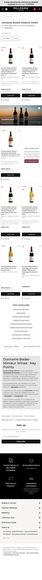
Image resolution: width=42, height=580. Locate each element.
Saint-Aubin (10, 272)
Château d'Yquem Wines (21, 320)
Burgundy (3, 77)
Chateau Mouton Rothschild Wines (21, 327)
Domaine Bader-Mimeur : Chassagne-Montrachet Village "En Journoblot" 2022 (10, 153)
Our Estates (7, 531)
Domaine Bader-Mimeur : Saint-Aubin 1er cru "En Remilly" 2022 (9, 268)
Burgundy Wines (8, 420)
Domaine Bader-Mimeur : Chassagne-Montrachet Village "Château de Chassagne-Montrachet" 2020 (9, 210)
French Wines (29, 416)
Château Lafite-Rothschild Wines (21, 324)
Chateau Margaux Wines (21, 309)
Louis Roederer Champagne (21, 338)
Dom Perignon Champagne (21, 334)
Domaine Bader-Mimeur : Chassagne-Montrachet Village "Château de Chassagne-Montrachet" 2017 (30, 270)
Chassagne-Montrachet (13, 77)
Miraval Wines (21, 313)
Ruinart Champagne (21, 331)
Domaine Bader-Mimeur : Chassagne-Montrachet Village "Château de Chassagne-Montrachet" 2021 (30, 71)
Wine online (6, 416)
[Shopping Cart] (39, 9)
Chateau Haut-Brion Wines (21, 316)
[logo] (21, 9)
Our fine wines (17, 416)
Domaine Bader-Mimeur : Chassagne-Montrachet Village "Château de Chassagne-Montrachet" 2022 (9, 71)
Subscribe (21, 441)
